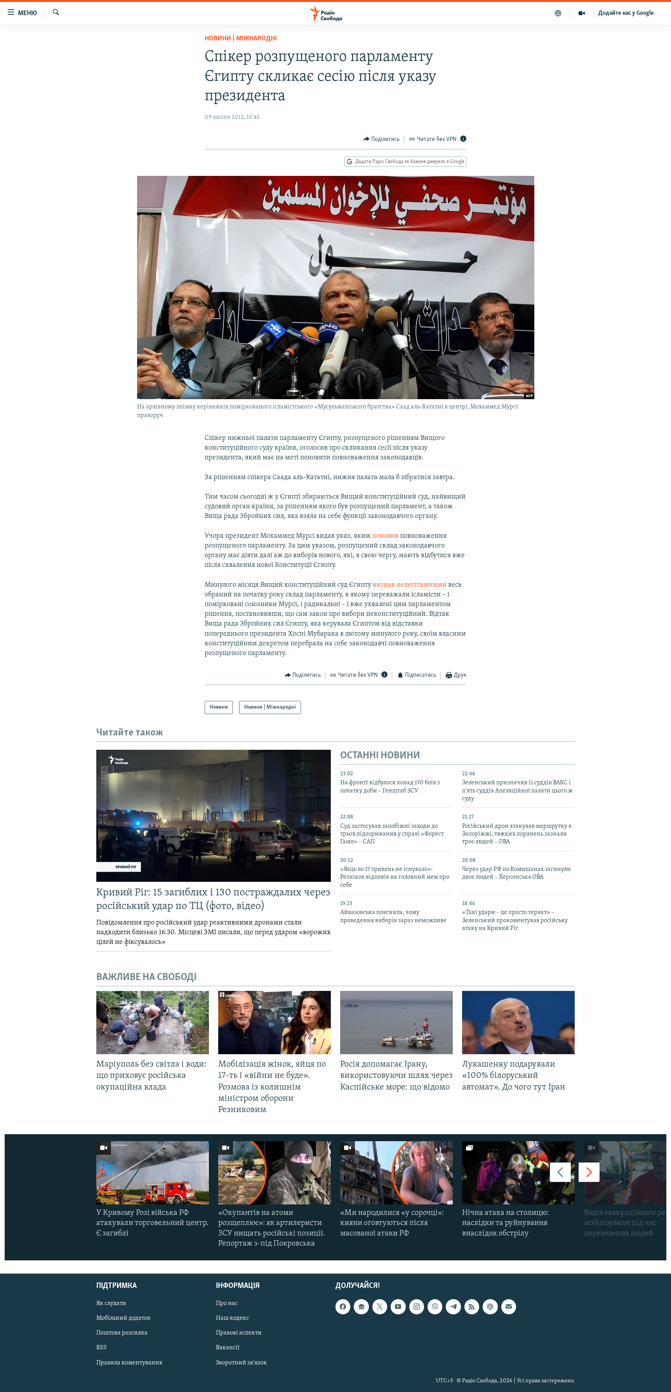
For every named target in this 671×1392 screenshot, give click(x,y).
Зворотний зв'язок (241, 1362)
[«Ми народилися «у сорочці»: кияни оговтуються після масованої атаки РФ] (396, 1172)
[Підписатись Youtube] (398, 1306)
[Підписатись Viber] (435, 1306)
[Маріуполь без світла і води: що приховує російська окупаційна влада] (152, 1022)
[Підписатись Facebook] (343, 1306)
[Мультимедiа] (582, 13)
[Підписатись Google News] (361, 1306)
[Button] (381, 139)
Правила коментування (129, 1362)
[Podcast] (490, 1306)
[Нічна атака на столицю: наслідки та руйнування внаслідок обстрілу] (518, 1172)
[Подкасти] (558, 13)
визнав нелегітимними (410, 585)
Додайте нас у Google (626, 13)
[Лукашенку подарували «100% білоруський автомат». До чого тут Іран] (518, 1022)
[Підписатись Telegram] (453, 1306)
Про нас (227, 1303)
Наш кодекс (232, 1318)
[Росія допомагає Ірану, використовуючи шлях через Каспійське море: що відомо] (396, 1022)
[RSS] (471, 1306)
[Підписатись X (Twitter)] (379, 1306)
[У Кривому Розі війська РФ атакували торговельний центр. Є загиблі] (152, 1172)
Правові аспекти (239, 1333)
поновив (385, 536)
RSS (101, 1348)
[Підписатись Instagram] (416, 1306)
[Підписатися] (508, 1306)
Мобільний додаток (123, 1318)
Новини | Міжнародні (241, 38)
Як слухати (111, 1303)
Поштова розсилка (122, 1333)
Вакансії (228, 1348)
